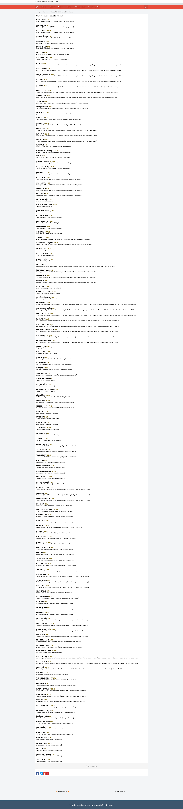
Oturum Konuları (80, 7)
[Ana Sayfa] (37, 7)
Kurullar (52, 7)
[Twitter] (41, 773)
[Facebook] (37, 773)
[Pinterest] (47, 773)
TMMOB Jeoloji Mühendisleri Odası (47, 1)
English (97, 7)
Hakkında (43, 7)
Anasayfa (38, 12)
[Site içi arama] (146, 7)
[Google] (44, 773)
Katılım (60, 7)
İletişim (90, 7)
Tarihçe (69, 7)
